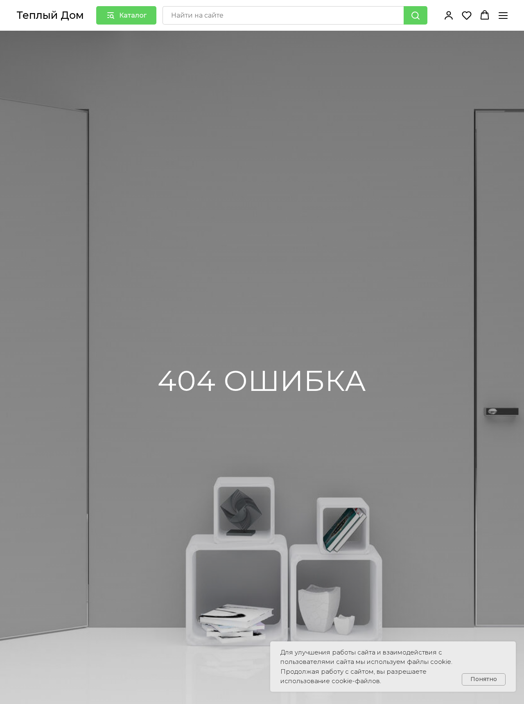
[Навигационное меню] (503, 15)
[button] (449, 15)
